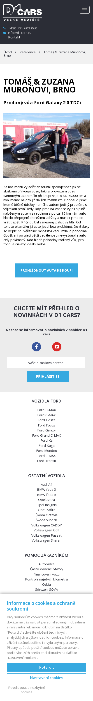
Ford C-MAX (46, 415)
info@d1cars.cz (20, 32)
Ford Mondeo (46, 450)
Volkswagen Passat (46, 535)
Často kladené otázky (46, 569)
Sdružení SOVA (46, 589)
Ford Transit (46, 460)
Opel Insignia (47, 504)
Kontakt (14, 37)
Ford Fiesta (46, 420)
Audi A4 (46, 484)
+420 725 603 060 (22, 28)
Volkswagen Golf (46, 530)
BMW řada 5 (46, 494)
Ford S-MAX (46, 455)
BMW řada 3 (46, 489)
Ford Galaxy (46, 430)
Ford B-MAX (46, 409)
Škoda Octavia (47, 515)
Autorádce (47, 564)
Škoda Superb (46, 520)
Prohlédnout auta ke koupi (47, 270)
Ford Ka (46, 440)
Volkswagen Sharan (46, 540)
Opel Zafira (46, 509)
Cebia (46, 584)
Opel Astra (46, 499)
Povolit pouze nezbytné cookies (26, 689)
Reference (27, 52)
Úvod (7, 52)
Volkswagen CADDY (46, 525)
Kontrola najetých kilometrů (46, 579)
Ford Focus (46, 425)
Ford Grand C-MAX (46, 435)
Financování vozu (47, 574)
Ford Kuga (47, 445)
